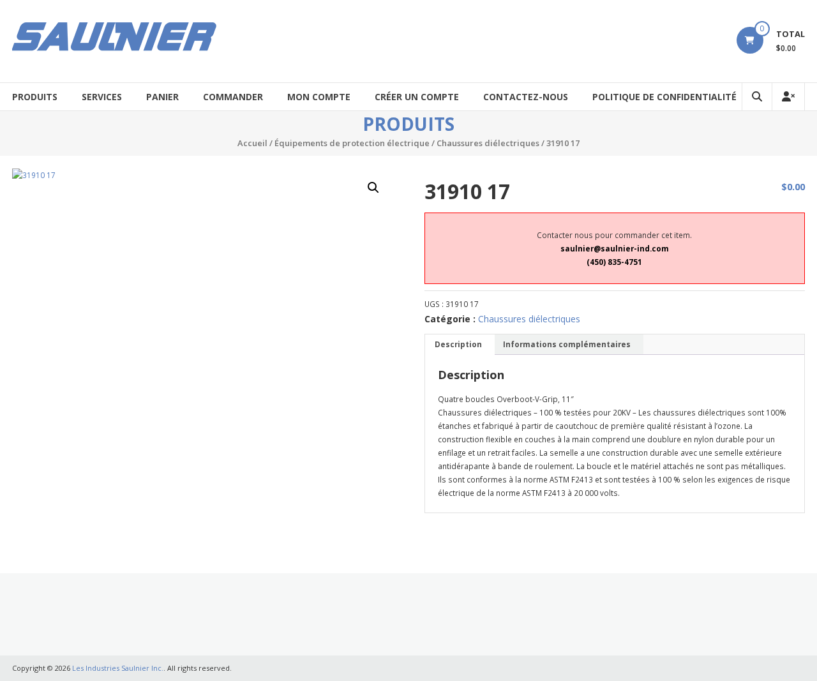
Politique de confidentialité (664, 97)
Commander (233, 97)
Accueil (252, 143)
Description (458, 344)
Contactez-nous (525, 97)
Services (102, 97)
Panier (162, 97)
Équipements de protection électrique (352, 143)
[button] (373, 187)
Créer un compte (417, 97)
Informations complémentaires (567, 344)
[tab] (458, 344)
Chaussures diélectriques (488, 143)
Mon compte (318, 97)
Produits (34, 97)
